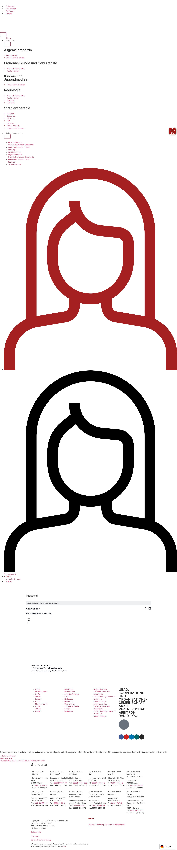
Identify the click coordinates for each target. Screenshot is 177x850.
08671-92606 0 (41, 785)
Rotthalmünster (13, 71)
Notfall (37, 694)
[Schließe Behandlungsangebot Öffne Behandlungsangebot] (7, 136)
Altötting (10, 113)
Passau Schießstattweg (15, 58)
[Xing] (136, 737)
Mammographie (41, 692)
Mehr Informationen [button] (7, 756)
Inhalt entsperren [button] (6, 758)
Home (37, 689)
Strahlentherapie (14, 152)
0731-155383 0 (117, 783)
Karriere (67, 697)
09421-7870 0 (116, 803)
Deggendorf (11, 116)
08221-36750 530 (80, 783)
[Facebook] (121, 737)
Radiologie (12, 150)
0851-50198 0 (59, 803)
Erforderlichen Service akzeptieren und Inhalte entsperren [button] (22, 761)
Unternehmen (69, 692)
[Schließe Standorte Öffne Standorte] (7, 44)
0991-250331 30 (60, 783)
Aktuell (38, 697)
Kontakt (38, 699)
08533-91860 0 (79, 805)
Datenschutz (36, 832)
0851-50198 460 (41, 803)
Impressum (35, 836)
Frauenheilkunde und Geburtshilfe (21, 145)
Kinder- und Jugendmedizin (19, 147)
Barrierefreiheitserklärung (41, 840)
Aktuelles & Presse (71, 694)
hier (64, 846)
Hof (8, 121)
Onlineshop (68, 689)
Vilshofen (10, 103)
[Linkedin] (131, 737)
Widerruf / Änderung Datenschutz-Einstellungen (106, 825)
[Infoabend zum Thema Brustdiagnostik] (91, 640)
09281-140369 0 (98, 783)
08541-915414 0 (136, 810)
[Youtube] (126, 737)
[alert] (88, 603)
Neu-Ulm (10, 123)
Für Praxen (68, 699)
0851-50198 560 (136, 785)
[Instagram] (141, 737)
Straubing (10, 100)
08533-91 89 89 (98, 805)
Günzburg (11, 118)
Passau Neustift (12, 55)
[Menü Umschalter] (3, 34)
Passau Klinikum (13, 126)
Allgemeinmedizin (15, 142)
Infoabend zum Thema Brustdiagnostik (47, 668)
